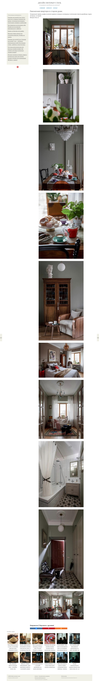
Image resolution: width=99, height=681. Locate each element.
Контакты (36, 676)
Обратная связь (64, 676)
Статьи (55, 8)
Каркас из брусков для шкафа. (16, 31)
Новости (49, 8)
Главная (42, 8)
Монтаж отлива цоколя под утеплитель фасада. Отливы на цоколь (16, 35)
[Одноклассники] (61, 628)
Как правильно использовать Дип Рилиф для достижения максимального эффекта (17, 27)
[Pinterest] (48, 628)
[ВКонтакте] (36, 628)
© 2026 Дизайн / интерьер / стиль (14, 676)
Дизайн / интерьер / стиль (49, 3)
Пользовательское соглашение (44, 676)
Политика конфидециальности (40, 677)
